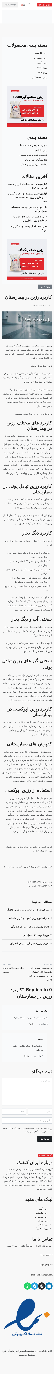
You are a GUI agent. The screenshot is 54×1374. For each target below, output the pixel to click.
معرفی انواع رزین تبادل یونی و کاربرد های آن (27, 909)
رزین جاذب (42, 72)
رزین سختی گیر (39, 77)
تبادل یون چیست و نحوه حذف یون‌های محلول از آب (29, 209)
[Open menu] (34, 5)
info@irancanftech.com (42, 1274)
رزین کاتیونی (41, 53)
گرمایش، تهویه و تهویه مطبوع (33, 155)
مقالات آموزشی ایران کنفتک (33, 164)
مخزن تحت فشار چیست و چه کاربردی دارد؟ (29, 228)
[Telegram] (34, 1286)
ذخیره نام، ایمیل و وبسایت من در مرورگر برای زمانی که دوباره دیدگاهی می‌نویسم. (26, 1130)
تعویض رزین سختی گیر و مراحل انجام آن (29, 943)
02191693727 (10, 5)
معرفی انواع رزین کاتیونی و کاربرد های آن (29, 918)
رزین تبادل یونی (40, 150)
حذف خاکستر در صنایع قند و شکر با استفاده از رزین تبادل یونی (30, 218)
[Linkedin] (49, 1286)
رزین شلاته (42, 67)
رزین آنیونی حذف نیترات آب (36, 935)
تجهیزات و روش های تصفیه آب (32, 145)
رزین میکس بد (40, 58)
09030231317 (46, 1265)
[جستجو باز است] (29, 4)
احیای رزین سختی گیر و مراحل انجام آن (30, 926)
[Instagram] (41, 1286)
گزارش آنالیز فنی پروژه (36, 160)
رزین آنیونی (42, 62)
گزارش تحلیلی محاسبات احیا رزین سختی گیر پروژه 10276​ (27, 186)
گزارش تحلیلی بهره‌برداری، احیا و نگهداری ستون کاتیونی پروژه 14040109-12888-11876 (27, 197)
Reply (31, 1024)
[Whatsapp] (27, 1286)
